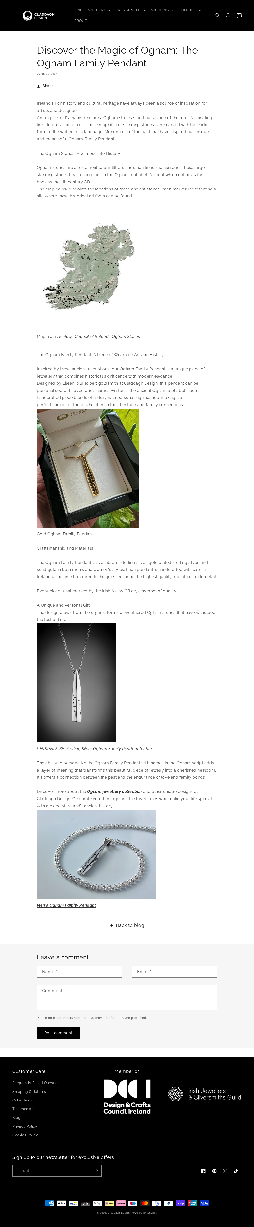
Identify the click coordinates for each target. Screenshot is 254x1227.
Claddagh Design (119, 1212)
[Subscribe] (96, 1171)
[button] (91, 10)
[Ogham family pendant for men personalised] (127, 854)
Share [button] (48, 86)
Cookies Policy (25, 1135)
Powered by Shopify (144, 1212)
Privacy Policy (24, 1126)
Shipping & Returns (29, 1092)
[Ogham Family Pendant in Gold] (127, 468)
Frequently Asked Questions (37, 1083)
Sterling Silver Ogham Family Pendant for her (109, 748)
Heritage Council (73, 336)
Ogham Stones (126, 336)
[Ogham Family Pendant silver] (127, 682)
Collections (22, 1100)
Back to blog (130, 925)
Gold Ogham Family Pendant (65, 534)
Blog (16, 1118)
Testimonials (23, 1109)
